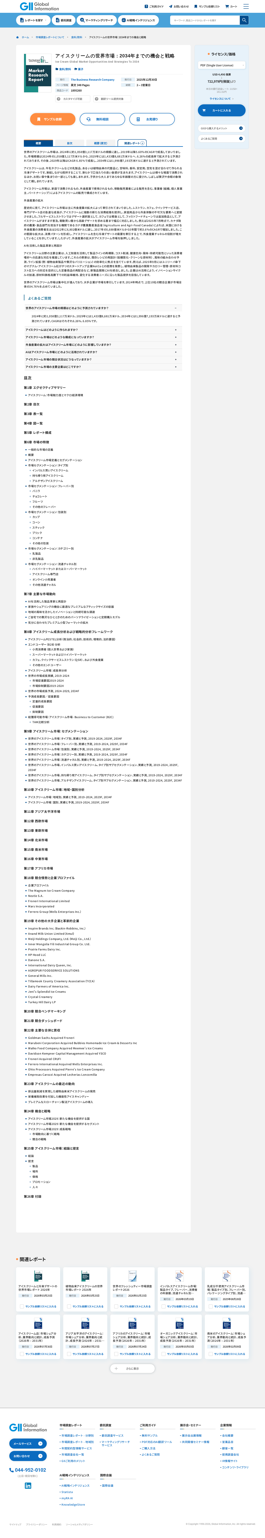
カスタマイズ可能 (73, 99)
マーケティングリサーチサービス (116, 1443)
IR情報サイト (230, 1461)
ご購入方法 (149, 1448)
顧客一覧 (227, 1448)
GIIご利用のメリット (73, 1461)
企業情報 (226, 1425)
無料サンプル (150, 1435)
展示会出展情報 (192, 1435)
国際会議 (107, 1485)
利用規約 (56, 1524)
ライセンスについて (220, 98)
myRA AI (67, 1498)
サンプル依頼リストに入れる (40, 1306)
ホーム (25, 37)
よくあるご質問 (151, 1454)
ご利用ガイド (148, 1425)
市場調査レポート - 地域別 (77, 1442)
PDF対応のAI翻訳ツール (157, 1442)
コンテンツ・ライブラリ (235, 1467)
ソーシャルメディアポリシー (79, 1524)
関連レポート (132, 143)
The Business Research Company (92, 79)
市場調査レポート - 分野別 (77, 1435)
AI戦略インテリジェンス (75, 1485)
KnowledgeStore (73, 1504)
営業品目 (227, 1442)
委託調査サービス (113, 1435)
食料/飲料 (77, 37)
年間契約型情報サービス (76, 1448)
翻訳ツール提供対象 (113, 99)
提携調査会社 (230, 1454)
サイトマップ (15, 1524)
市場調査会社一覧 (72, 1454)
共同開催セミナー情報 (196, 1442)
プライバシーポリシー (36, 1524)
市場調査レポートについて (50, 37)
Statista (67, 1492)
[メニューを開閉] (246, 6)
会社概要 (227, 1435)
